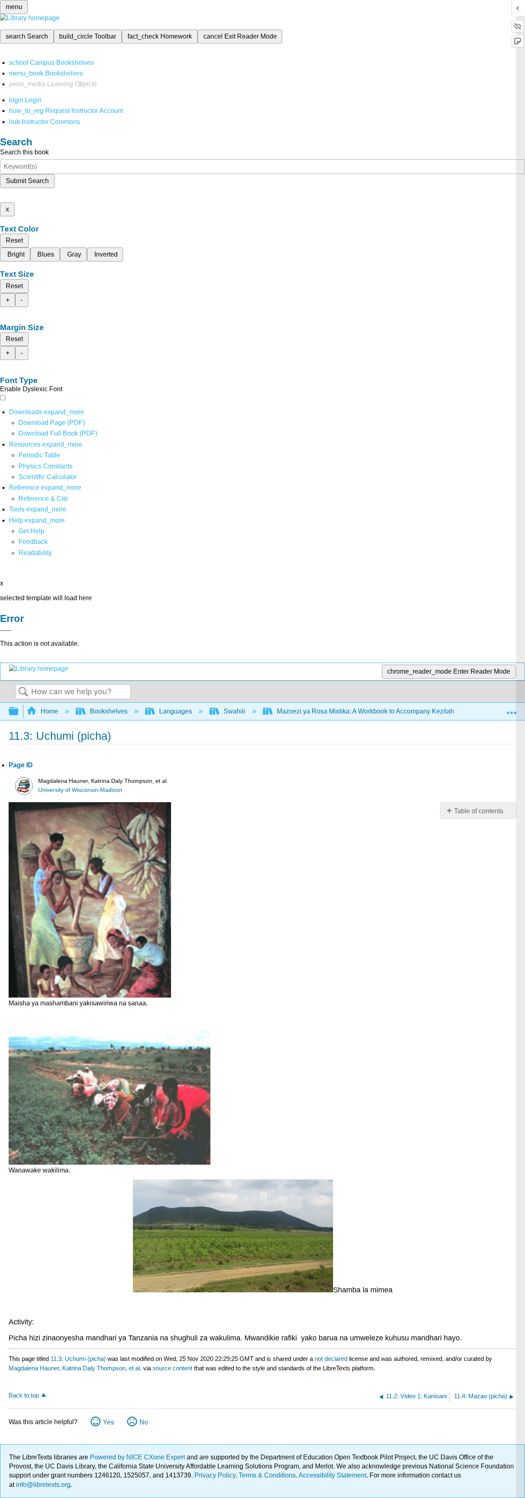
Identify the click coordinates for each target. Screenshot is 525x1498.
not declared (332, 1358)
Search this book (24, 152)
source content (172, 1368)
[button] (33, 541)
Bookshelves (108, 711)
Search (23, 692)
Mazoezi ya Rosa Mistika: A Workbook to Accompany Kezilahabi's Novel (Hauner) (395, 711)
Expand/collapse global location (511, 709)
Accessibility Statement (332, 1475)
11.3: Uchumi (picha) (78, 1358)
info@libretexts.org (42, 1484)
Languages (176, 711)
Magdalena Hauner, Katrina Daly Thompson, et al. (75, 1368)
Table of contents (478, 810)
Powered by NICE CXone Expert (138, 1457)
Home (49, 711)
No (143, 1422)
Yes (108, 1422)
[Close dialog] (5, 630)
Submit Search (27, 180)
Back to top (24, 1395)
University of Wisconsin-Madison (80, 790)
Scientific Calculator (47, 476)
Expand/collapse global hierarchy (18, 711)
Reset (14, 240)
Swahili (234, 711)
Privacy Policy (214, 1475)
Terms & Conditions (267, 1475)
